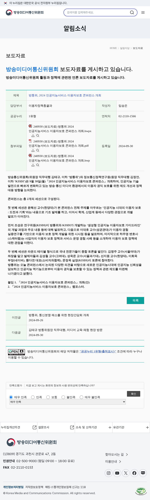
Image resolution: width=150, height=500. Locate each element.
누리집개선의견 (10, 427)
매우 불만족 (92, 397)
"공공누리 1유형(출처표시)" (97, 351)
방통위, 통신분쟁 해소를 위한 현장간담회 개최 (59, 315)
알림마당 (124, 48)
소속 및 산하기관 (86, 427)
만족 (39, 397)
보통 (54, 397)
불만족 (71, 397)
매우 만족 (20, 397)
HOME (113, 48)
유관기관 (118, 427)
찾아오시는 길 (115, 455)
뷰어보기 (39, 150)
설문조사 (43, 427)
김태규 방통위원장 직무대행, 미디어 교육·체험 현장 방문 (66, 330)
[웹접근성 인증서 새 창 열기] (141, 490)
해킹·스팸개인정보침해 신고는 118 (65, 487)
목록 (135, 300)
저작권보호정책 (34, 487)
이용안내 (111, 462)
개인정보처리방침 (13, 487)
